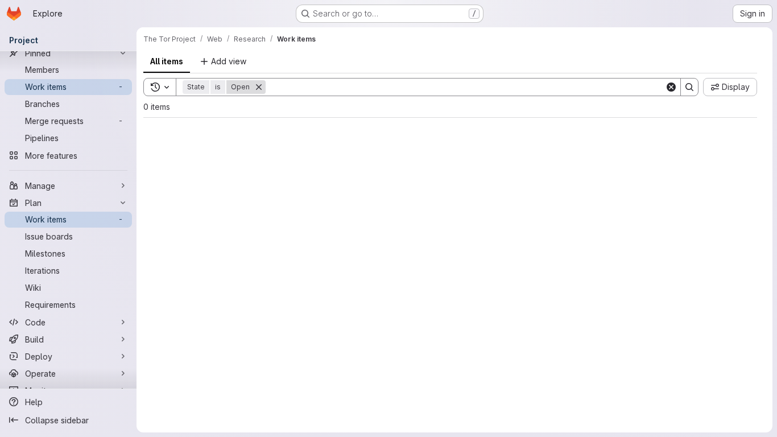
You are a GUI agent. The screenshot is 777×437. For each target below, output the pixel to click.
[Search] (689, 87)
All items (166, 61)
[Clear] (671, 87)
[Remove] (259, 87)
